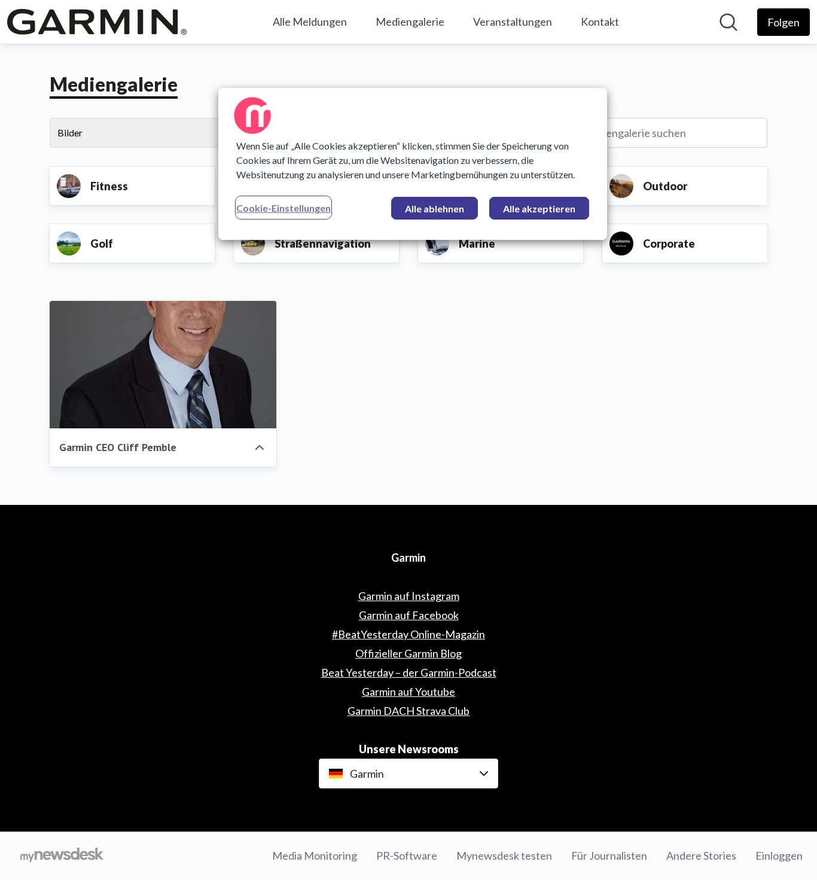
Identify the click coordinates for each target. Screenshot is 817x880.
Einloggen (779, 855)
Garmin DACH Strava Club (408, 710)
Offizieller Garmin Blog (408, 653)
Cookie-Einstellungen (283, 208)
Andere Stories (701, 855)
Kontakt (600, 21)
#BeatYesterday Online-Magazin (408, 634)
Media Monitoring (314, 855)
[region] (412, 164)
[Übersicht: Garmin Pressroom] (97, 22)
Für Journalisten (609, 855)
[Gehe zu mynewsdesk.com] (61, 856)
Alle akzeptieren (539, 208)
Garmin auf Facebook (409, 615)
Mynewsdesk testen (504, 855)
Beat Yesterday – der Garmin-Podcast (408, 672)
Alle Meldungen (310, 21)
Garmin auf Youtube (408, 691)
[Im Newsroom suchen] (728, 22)
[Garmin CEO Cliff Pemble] (163, 364)
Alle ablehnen (434, 208)
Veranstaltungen (512, 21)
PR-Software (406, 855)
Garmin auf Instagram (408, 595)
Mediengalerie (410, 21)
